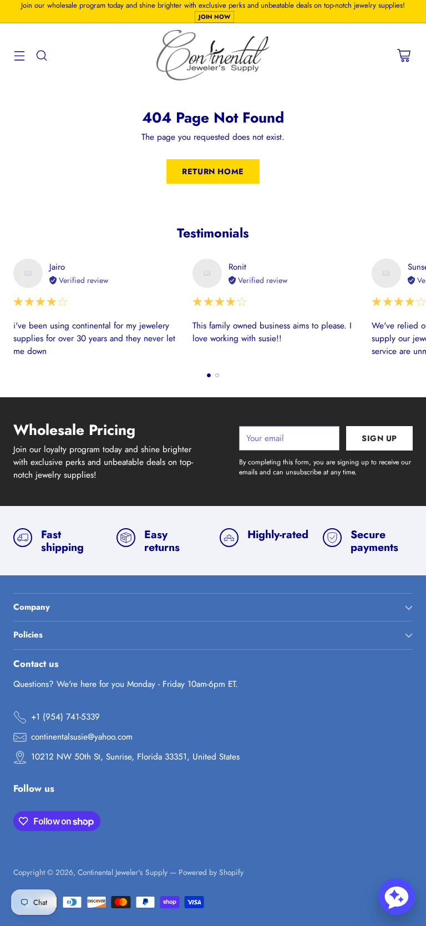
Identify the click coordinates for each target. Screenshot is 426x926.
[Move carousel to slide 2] (217, 375)
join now (214, 17)
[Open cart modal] (403, 55)
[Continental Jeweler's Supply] (213, 55)
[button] (396, 896)
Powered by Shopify (211, 872)
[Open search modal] (41, 55)
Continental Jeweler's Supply (123, 872)
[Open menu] (19, 55)
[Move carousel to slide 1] (209, 375)
